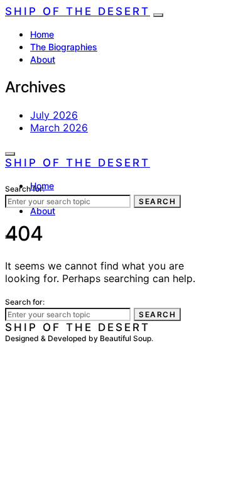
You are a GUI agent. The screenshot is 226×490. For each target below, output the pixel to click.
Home (42, 34)
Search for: (25, 188)
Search (157, 201)
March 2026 (59, 127)
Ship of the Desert (77, 11)
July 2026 (54, 115)
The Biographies (63, 46)
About (42, 59)
